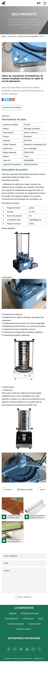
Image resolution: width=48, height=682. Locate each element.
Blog (40, 619)
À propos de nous (30, 613)
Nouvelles (28, 619)
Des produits (12, 36)
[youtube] (27, 649)
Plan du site (34, 624)
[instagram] (33, 649)
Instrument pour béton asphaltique (28, 36)
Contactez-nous (15, 624)
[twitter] (21, 649)
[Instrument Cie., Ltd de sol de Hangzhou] (4, 3)
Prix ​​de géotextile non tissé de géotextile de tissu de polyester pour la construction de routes (14, 541)
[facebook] (9, 649)
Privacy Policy (24, 629)
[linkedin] (15, 649)
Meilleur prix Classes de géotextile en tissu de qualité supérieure (37, 517)
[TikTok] (39, 649)
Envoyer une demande (12, 107)
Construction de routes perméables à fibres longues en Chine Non (14, 517)
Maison (4, 36)
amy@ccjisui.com (38, 658)
